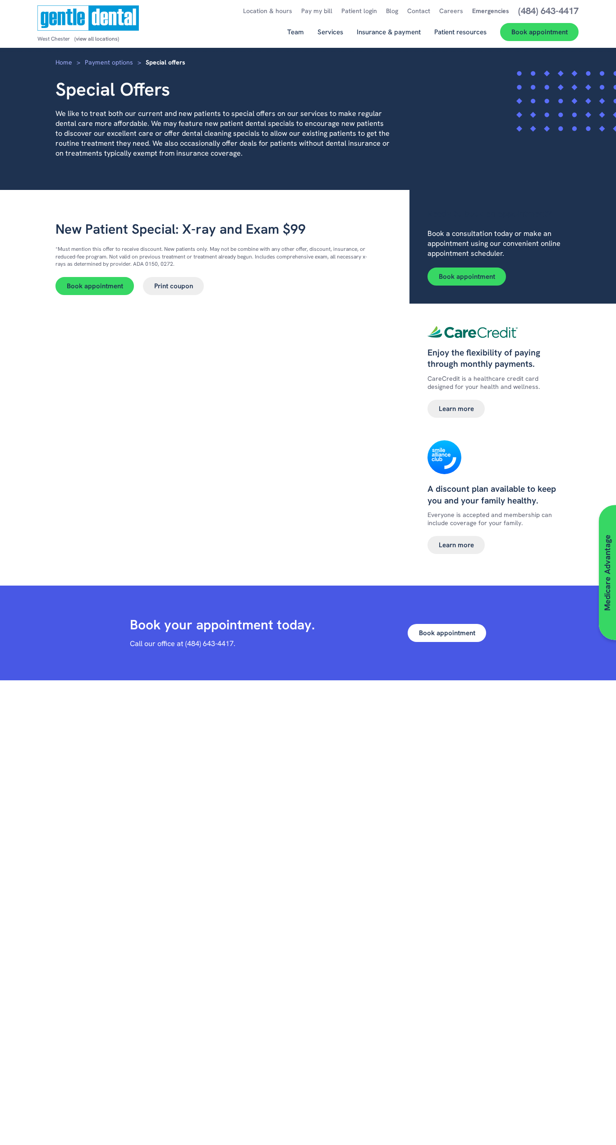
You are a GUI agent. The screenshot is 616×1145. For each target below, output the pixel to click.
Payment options (109, 62)
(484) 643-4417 (209, 643)
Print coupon (173, 286)
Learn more (456, 408)
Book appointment (95, 286)
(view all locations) (96, 38)
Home (63, 62)
